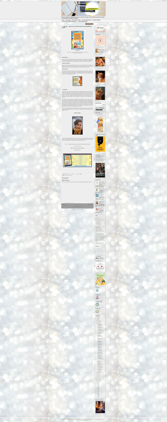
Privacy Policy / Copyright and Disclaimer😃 (69, 21)
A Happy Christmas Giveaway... (101, 188)
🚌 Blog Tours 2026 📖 (99, 222)
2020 (97, 386)
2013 (97, 394)
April (98, 377)
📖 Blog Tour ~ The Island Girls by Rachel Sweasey (99, 344)
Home (77, 204)
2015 (97, 392)
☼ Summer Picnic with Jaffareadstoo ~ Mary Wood (102, 195)
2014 (97, 393)
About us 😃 (97, 218)
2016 (97, 391)
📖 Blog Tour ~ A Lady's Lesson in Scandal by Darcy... (100, 353)
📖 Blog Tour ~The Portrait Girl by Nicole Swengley (99, 350)
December (98, 320)
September (98, 371)
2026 (97, 317)
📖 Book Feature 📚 (98, 224)
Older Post (90, 204)
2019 (97, 387)
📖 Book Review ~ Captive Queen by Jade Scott (100, 333)
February (98, 380)
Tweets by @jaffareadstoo (99, 114)
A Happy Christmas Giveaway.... (101, 208)
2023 (97, 382)
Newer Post (64, 204)
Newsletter (76, 146)
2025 (97, 318)
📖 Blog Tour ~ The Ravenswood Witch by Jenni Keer (100, 364)
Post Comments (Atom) (80, 209)
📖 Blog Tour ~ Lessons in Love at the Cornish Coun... (100, 361)
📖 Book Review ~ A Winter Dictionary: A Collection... (100, 330)
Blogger (85, 420)
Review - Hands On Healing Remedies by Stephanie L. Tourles (102, 182)
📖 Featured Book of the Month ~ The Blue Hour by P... (100, 369)
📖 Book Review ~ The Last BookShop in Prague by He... (99, 347)
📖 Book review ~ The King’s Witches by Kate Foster (100, 327)
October (98, 323)
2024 (97, 319)
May (98, 376)
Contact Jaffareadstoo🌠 (82, 21)
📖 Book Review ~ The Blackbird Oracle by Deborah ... (100, 358)
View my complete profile (99, 54)
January (98, 381)
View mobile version (77, 206)
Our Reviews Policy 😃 (99, 221)
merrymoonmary (102, 419)
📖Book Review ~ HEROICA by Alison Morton (100, 157)
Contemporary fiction (68, 175)
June (98, 375)
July (97, 374)
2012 (97, 395)
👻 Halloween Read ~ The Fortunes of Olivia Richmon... (100, 325)
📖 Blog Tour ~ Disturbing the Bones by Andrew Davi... (99, 335)
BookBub (79, 146)
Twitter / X (67, 144)
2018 (97, 388)
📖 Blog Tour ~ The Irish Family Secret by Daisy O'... (100, 339)
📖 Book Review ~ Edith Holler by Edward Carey (99, 341)
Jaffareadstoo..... (102, 49)
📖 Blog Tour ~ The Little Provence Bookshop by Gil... (100, 355)
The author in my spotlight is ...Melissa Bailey (102, 202)
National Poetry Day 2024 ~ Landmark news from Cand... (100, 367)
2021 (97, 385)
